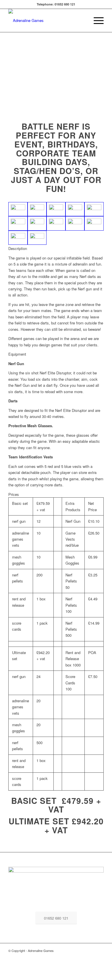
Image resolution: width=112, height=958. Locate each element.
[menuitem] (96, 20)
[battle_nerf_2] (56, 209)
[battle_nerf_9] (56, 223)
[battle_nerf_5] (93, 209)
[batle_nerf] (37, 209)
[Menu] (96, 20)
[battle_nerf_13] (37, 238)
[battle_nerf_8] (37, 223)
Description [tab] (17, 248)
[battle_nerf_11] (93, 223)
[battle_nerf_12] (17, 238)
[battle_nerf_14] (17, 209)
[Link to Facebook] (99, 950)
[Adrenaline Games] (46, 20)
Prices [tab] (13, 494)
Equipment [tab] (17, 354)
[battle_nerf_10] (74, 223)
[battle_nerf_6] (17, 223)
